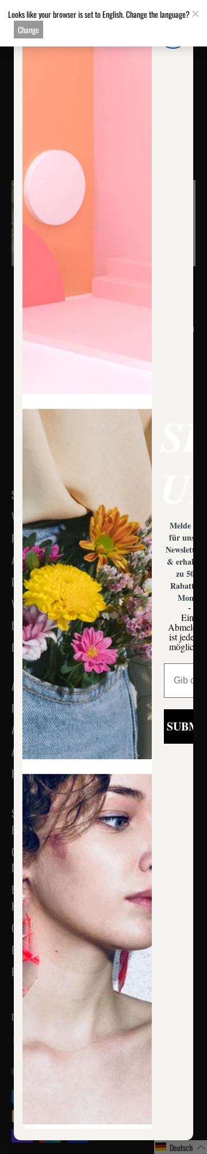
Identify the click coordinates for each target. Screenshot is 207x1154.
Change (28, 30)
